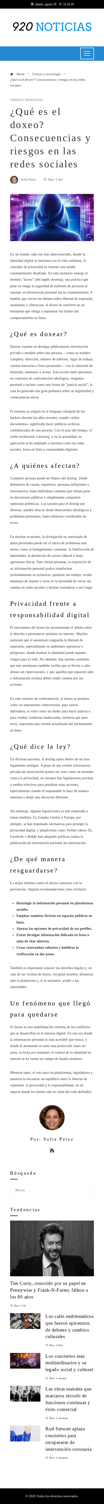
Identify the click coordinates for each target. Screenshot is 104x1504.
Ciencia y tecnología (26, 100)
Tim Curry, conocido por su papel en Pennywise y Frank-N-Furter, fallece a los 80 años (49, 1290)
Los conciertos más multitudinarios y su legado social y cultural (69, 1362)
